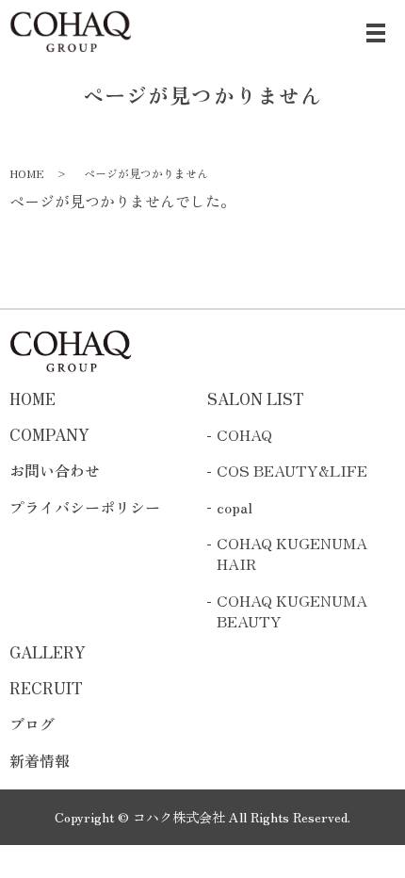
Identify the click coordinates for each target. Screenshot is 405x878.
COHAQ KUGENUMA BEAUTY (292, 611)
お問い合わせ (54, 470)
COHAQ (244, 434)
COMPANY (49, 434)
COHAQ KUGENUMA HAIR (292, 553)
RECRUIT (46, 687)
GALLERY (47, 652)
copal (234, 506)
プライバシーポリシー (84, 506)
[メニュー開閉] (375, 33)
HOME (26, 173)
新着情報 (39, 760)
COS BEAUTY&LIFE (292, 470)
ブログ (32, 723)
